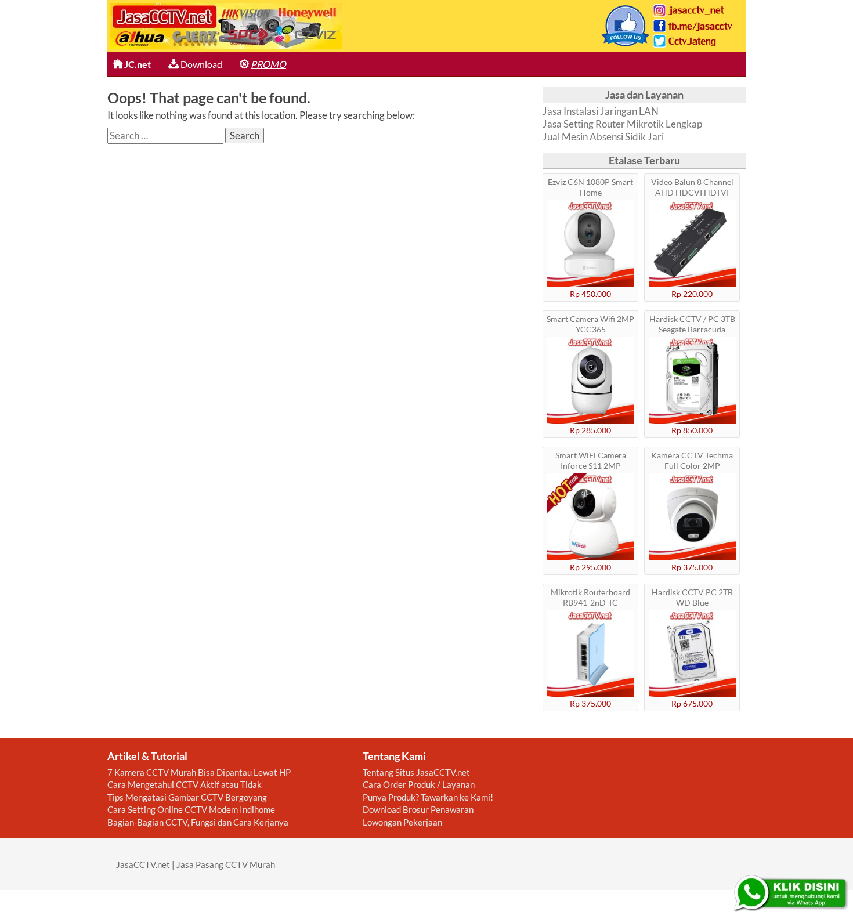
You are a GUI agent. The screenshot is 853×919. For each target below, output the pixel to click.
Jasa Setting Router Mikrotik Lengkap (622, 124)
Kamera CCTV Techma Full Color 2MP (692, 460)
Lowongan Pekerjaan (402, 822)
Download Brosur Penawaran (418, 809)
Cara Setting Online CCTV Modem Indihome (191, 809)
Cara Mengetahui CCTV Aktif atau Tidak (184, 784)
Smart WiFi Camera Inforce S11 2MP (590, 460)
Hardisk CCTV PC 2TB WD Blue (692, 597)
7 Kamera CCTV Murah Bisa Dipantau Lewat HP (199, 772)
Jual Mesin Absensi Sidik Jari (603, 137)
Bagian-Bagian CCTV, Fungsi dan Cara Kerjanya (197, 822)
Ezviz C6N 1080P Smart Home (590, 187)
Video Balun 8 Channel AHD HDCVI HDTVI (692, 187)
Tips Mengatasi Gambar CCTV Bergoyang (187, 797)
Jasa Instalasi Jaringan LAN (601, 111)
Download (200, 64)
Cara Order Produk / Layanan (419, 784)
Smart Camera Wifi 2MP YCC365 (590, 324)
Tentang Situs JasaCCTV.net (416, 772)
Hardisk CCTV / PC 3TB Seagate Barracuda (692, 324)
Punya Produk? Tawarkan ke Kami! (428, 797)
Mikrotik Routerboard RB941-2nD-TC (590, 597)
